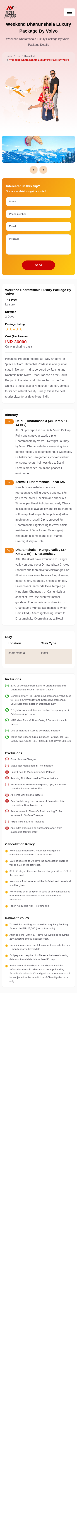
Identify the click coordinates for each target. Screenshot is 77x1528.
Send (38, 265)
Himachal (29, 56)
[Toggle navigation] (69, 12)
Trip (18, 56)
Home (9, 56)
